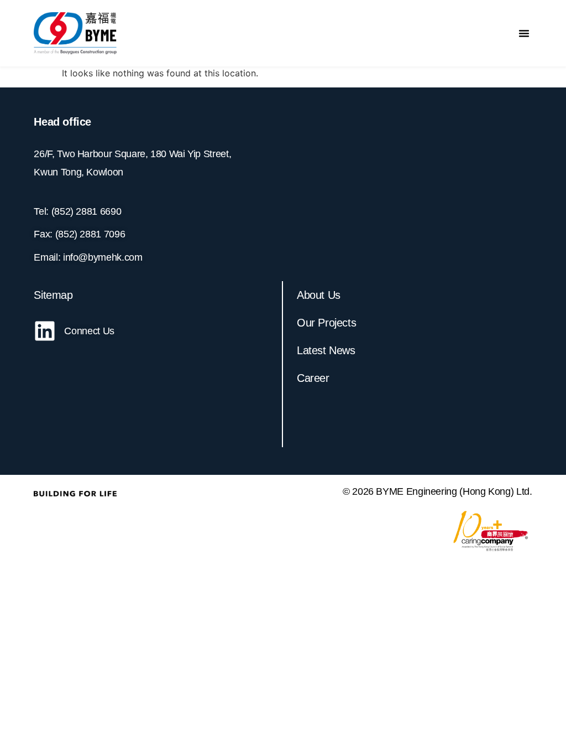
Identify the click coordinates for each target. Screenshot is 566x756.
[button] (524, 33)
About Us (318, 295)
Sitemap (53, 295)
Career (313, 378)
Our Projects (326, 323)
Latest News (326, 350)
